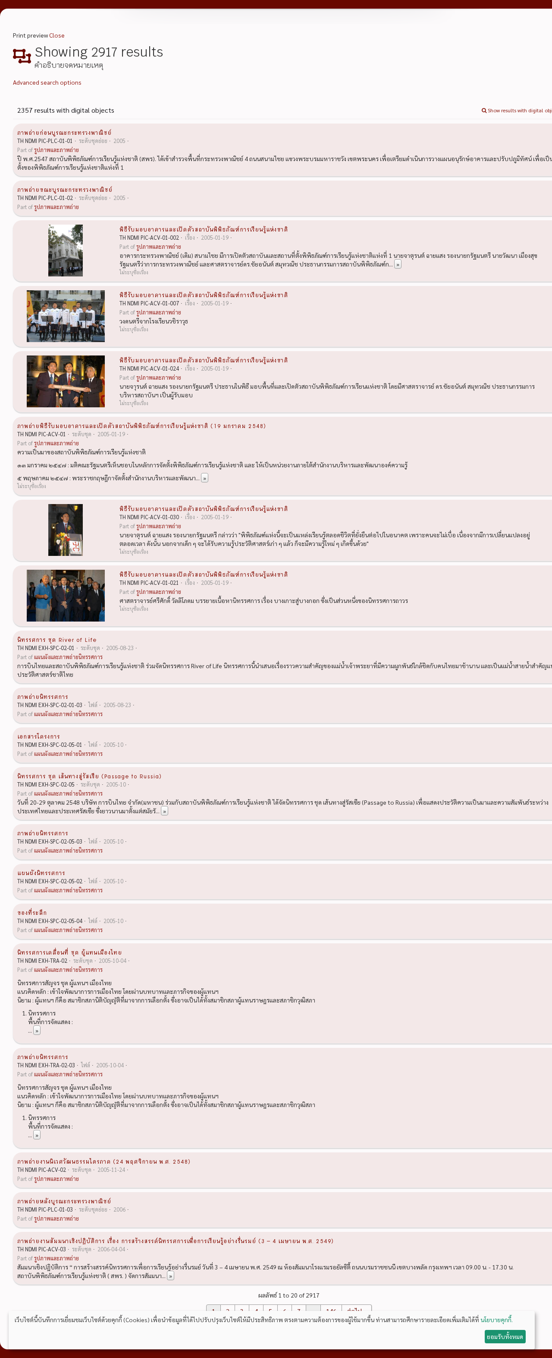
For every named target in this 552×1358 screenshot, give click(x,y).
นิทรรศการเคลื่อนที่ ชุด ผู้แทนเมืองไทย (69, 952)
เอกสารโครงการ (38, 736)
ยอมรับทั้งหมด (505, 1336)
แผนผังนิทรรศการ (41, 872)
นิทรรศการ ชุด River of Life (57, 639)
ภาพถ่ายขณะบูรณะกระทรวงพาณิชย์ (65, 189)
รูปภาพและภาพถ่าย (56, 149)
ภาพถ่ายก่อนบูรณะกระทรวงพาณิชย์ (64, 132)
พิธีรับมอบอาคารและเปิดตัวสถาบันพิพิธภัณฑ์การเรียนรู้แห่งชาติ (203, 229)
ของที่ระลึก (32, 912)
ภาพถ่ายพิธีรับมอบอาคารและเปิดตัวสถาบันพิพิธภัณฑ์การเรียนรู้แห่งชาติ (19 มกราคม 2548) (141, 425)
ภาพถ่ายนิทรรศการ (42, 696)
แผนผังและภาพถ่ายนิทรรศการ (68, 657)
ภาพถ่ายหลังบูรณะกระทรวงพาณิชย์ (64, 1200)
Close (57, 35)
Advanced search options (47, 82)
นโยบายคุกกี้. (496, 1319)
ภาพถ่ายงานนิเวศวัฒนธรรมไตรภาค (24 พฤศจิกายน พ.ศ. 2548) (104, 1161)
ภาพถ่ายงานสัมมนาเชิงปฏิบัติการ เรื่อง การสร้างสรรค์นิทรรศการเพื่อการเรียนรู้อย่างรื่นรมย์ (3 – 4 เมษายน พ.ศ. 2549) (175, 1240)
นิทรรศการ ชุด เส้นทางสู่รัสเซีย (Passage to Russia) (89, 775)
